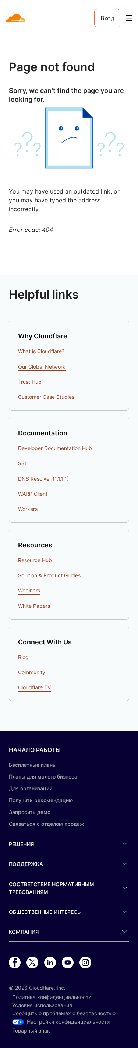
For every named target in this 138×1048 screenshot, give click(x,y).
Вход (107, 18)
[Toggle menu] (129, 18)
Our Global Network (42, 366)
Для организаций (30, 788)
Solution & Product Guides (49, 575)
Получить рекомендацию (41, 800)
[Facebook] (15, 963)
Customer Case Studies (46, 397)
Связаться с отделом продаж (46, 824)
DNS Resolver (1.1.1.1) (43, 479)
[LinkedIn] (50, 963)
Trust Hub (30, 382)
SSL (23, 463)
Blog (23, 657)
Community (31, 672)
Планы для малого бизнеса (43, 776)
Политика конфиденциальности (51, 997)
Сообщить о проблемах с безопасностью (64, 1013)
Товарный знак (31, 1030)
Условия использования (42, 1005)
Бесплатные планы (33, 765)
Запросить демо (29, 812)
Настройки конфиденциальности (68, 1022)
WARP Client (32, 494)
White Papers (34, 606)
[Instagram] (85, 963)
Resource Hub (35, 560)
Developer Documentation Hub (55, 448)
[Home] (16, 18)
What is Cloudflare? (41, 351)
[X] (32, 963)
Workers (28, 509)
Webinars (29, 590)
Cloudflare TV (34, 687)
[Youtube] (68, 963)
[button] (69, 138)
